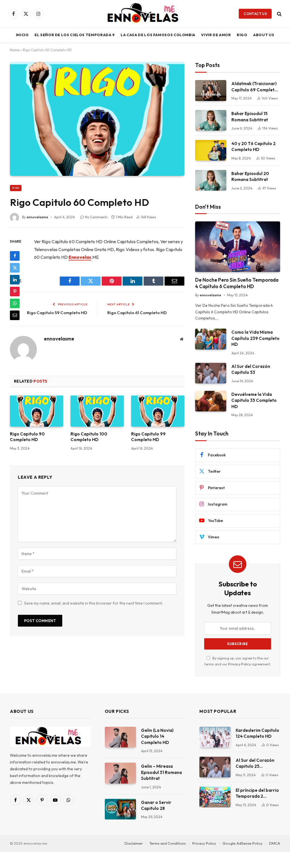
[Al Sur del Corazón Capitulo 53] (210, 373)
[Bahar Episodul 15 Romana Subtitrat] (210, 120)
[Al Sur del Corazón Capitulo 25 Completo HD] (215, 767)
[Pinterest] (15, 291)
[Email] (15, 315)
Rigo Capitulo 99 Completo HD (148, 436)
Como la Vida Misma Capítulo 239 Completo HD (255, 338)
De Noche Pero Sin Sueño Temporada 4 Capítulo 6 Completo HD (236, 283)
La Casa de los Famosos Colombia (158, 35)
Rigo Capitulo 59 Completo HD (57, 312)
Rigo (242, 35)
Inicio (22, 35)
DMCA (274, 843)
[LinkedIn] (15, 279)
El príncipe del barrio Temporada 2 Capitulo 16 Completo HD (257, 793)
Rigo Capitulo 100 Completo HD (89, 436)
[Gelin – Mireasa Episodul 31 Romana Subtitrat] (120, 773)
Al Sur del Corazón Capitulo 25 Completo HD (255, 763)
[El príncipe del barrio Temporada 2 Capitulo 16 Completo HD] (215, 797)
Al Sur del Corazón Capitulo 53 (250, 369)
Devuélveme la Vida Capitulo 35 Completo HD (254, 400)
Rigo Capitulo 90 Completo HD (27, 436)
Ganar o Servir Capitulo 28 (156, 805)
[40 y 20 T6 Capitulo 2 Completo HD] (210, 150)
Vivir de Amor (216, 35)
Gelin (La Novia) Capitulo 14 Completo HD (157, 736)
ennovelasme (37, 217)
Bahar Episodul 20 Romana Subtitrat (250, 176)
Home (14, 50)
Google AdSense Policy (243, 843)
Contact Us (255, 14)
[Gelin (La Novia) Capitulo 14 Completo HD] (120, 737)
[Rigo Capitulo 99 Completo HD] (157, 411)
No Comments (96, 217)
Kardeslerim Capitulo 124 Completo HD (257, 733)
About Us (263, 35)
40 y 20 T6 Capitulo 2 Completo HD (253, 146)
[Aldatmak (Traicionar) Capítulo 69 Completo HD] (210, 90)
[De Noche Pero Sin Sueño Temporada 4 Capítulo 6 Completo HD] (237, 246)
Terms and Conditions (167, 843)
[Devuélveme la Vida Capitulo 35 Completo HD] (210, 401)
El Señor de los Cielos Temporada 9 (75, 35)
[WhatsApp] (15, 303)
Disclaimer (134, 843)
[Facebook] (15, 256)
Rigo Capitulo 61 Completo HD (137, 312)
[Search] (279, 13)
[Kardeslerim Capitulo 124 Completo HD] (215, 737)
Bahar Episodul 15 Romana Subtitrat (249, 116)
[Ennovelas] (145, 13)
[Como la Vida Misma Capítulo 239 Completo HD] (210, 339)
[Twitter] (15, 268)
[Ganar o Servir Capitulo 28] (120, 809)
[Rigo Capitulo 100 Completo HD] (97, 411)
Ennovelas (80, 257)
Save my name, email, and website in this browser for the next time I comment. (93, 603)
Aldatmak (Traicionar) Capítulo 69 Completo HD (254, 87)
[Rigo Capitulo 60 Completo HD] (97, 119)
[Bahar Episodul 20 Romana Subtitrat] (210, 180)
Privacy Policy (239, 664)
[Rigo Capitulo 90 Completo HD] (36, 411)
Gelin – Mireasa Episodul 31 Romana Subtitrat (161, 772)
